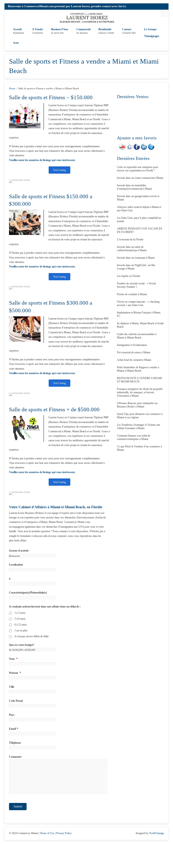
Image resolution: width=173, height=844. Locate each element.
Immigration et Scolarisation (132, 345)
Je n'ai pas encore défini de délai (31, 636)
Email (13, 728)
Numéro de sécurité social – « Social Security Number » (136, 285)
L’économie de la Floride (130, 239)
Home (12, 88)
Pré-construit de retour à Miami (133, 352)
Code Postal (16, 700)
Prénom (15, 672)
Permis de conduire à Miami (132, 294)
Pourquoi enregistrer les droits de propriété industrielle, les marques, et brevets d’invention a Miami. (139, 392)
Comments (15, 756)
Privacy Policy (64, 833)
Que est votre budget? (21, 644)
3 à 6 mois (19, 618)
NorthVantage (156, 833)
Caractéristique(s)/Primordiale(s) (28, 592)
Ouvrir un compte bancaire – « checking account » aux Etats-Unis (138, 303)
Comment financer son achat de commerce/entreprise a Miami (133, 437)
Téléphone (15, 742)
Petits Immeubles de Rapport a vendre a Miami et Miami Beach (138, 369)
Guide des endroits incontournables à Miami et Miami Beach (136, 336)
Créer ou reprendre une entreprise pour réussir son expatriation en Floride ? (137, 169)
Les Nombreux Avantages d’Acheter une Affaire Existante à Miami (138, 426)
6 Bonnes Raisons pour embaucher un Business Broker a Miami (137, 405)
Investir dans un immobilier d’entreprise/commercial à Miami (134, 187)
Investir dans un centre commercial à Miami (140, 177)
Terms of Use (47, 833)
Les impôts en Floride (128, 276)
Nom (13, 658)
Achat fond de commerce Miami (134, 359)
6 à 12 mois (20, 624)
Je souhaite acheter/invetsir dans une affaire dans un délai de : (45, 606)
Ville (11, 686)
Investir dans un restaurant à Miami (136, 257)
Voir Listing (59, 170)
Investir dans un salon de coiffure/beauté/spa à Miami (131, 248)
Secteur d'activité (19, 550)
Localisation (16, 564)
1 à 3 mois (19, 612)
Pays (11, 714)
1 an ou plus (20, 630)
